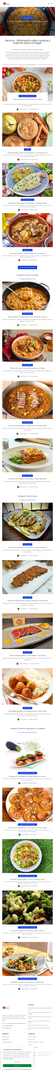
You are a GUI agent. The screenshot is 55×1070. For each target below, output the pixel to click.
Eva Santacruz (5, 1036)
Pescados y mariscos (27, 199)
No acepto (17, 1062)
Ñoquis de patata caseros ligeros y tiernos (38, 1025)
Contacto (40, 1054)
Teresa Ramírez (6, 1039)
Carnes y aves (27, 250)
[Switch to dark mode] (48, 3)
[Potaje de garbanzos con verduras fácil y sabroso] (27, 84)
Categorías (31, 1034)
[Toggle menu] (51, 3)
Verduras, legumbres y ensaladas (27, 96)
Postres (27, 16)
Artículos (31, 1005)
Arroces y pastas (27, 313)
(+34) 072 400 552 (8, 1025)
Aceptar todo (17, 1065)
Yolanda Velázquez (6, 1042)
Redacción (5, 1034)
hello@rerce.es (7, 1028)
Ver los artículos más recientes (27, 267)
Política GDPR (46, 1054)
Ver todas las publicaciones (27, 279)
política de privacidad (8, 1058)
